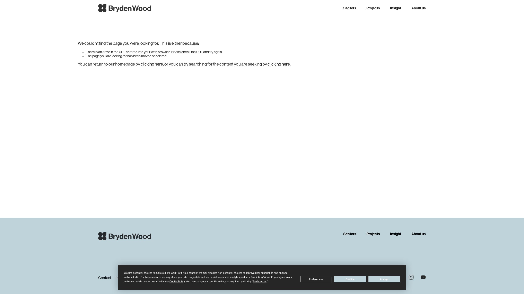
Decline (350, 279)
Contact (104, 278)
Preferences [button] (260, 281)
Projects (373, 8)
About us (418, 8)
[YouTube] (423, 277)
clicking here (152, 64)
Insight (395, 8)
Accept (384, 279)
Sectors (349, 8)
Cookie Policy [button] (177, 281)
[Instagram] (411, 277)
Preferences (316, 279)
